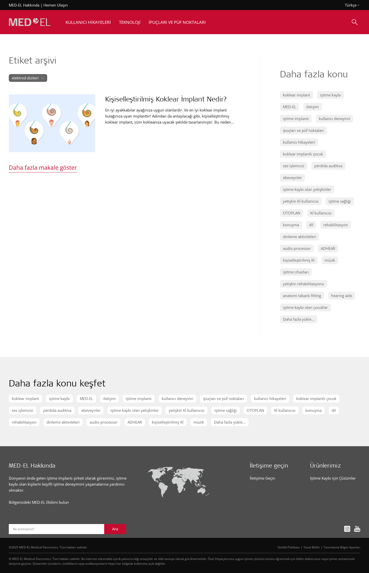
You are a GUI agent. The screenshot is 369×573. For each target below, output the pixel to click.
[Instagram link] (347, 529)
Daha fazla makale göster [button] (43, 167)
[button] (296, 95)
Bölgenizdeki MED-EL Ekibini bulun (39, 502)
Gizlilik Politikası (289, 547)
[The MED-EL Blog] (29, 22)
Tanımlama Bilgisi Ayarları (342, 547)
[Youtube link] (357, 529)
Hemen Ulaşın (55, 5)
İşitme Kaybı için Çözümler (333, 478)
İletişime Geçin (262, 478)
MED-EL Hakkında (24, 5)
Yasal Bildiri (311, 547)
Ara (115, 528)
